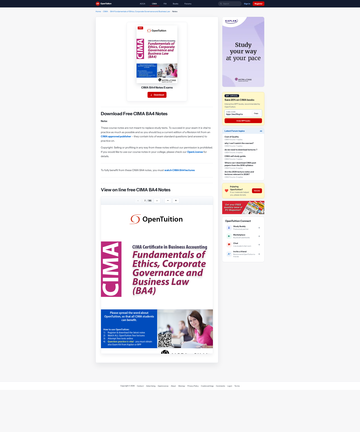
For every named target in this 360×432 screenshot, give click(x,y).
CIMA (154, 4)
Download (159, 94)
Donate (257, 191)
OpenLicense (195, 151)
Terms (237, 386)
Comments (220, 386)
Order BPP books (243, 121)
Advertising (150, 386)
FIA (165, 4)
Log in (229, 386)
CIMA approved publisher (116, 136)
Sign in (247, 4)
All (261, 131)
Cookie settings (207, 386)
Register (258, 4)
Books (175, 4)
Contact (140, 386)
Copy (256, 113)
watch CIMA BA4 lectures (179, 170)
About (173, 386)
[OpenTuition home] (104, 4)
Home (98, 11)
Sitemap (181, 386)
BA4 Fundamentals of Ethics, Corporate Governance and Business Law (140, 11)
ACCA (142, 4)
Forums (187, 4)
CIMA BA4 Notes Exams (157, 87)
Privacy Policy (193, 386)
